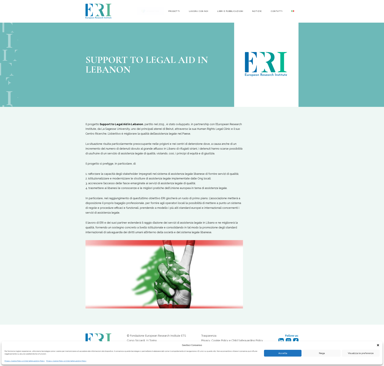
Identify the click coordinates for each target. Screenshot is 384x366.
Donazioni (153, 11)
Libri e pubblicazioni (230, 11)
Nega (322, 353)
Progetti (174, 11)
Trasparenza (208, 335)
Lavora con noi (198, 11)
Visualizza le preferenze (361, 353)
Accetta (282, 353)
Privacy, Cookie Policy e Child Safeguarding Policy (24, 361)
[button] (378, 345)
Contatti (277, 11)
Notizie (257, 11)
